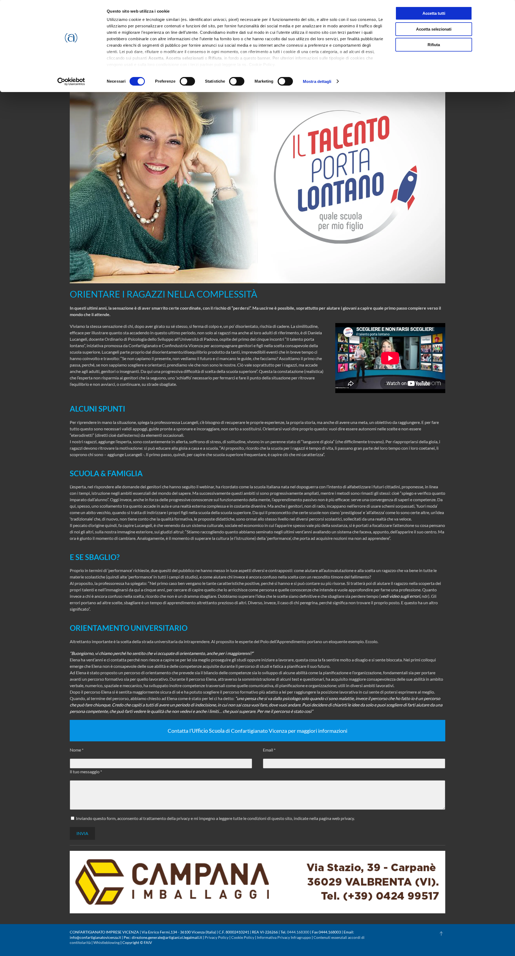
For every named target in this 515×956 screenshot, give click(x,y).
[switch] (187, 81)
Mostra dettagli (317, 81)
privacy (347, 818)
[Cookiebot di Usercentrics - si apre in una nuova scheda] (71, 82)
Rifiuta (434, 44)
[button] (441, 933)
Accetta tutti (433, 13)
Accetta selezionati (433, 29)
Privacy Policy (217, 937)
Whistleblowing (106, 942)
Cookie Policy (242, 937)
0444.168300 (298, 932)
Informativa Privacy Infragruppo (284, 937)
